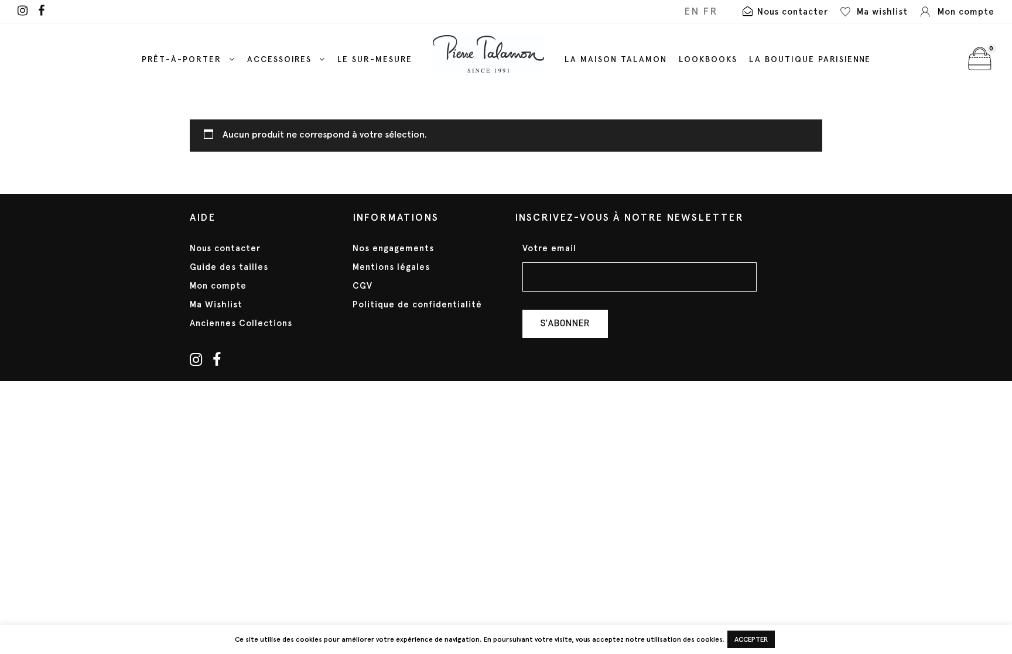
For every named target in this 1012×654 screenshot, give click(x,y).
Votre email (549, 249)
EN (691, 11)
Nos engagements (393, 248)
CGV (362, 285)
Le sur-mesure (374, 59)
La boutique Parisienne (810, 59)
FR (710, 11)
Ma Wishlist (216, 304)
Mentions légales (391, 267)
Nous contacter (225, 248)
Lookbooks (708, 59)
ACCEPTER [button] (751, 639)
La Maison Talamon (616, 59)
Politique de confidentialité (417, 304)
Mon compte (218, 285)
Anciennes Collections (241, 323)
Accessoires (279, 59)
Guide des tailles (229, 267)
